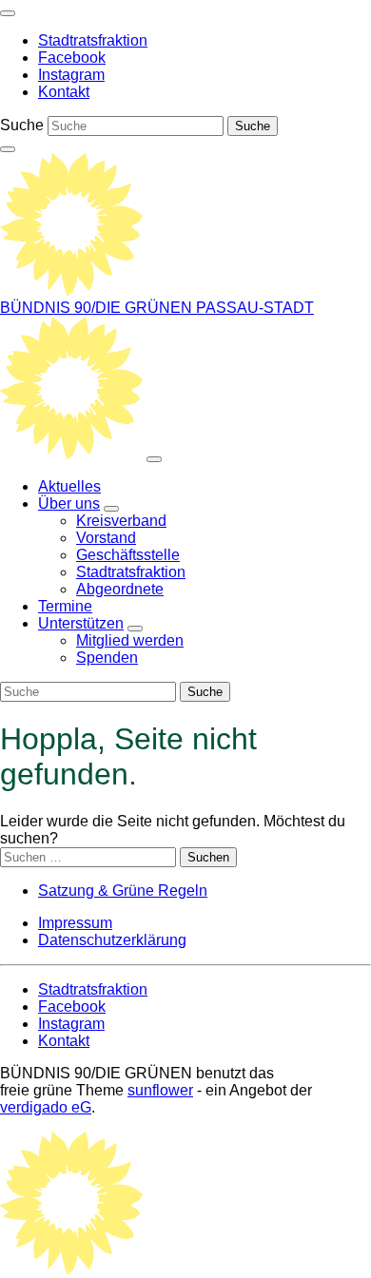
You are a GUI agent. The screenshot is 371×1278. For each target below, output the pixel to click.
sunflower (160, 1090)
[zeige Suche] (7, 149)
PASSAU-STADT (255, 308)
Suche (22, 125)
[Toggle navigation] (7, 13)
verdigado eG (45, 1107)
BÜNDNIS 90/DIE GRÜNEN (98, 308)
